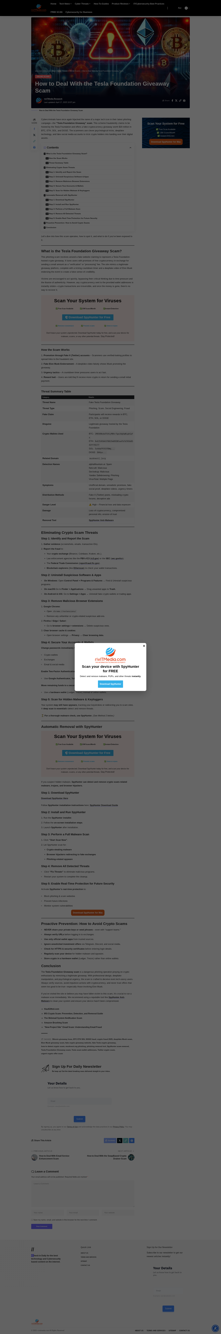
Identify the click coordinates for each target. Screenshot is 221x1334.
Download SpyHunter (110, 684)
